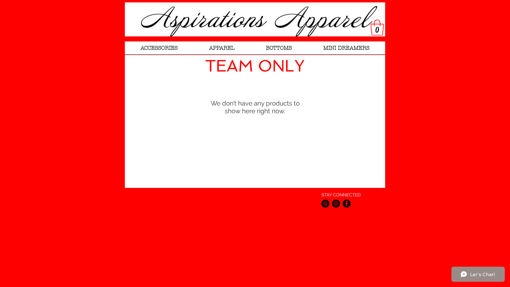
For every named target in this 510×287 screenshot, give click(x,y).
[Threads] (325, 204)
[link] (377, 28)
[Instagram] (336, 204)
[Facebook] (347, 204)
